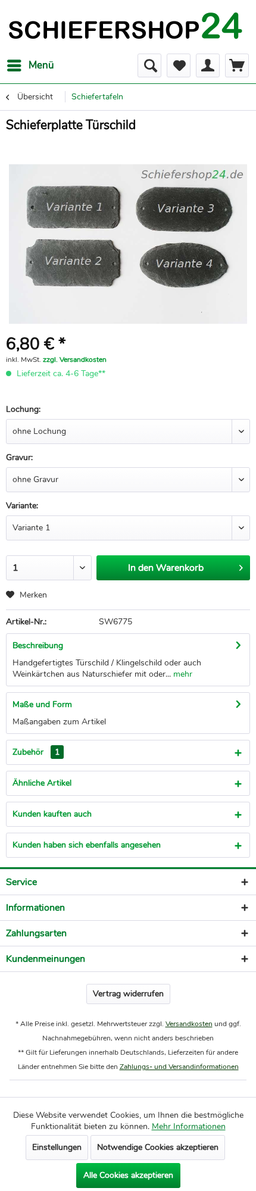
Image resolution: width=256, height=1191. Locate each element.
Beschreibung (38, 645)
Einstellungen (57, 1147)
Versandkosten (189, 1024)
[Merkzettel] (179, 65)
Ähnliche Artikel (42, 783)
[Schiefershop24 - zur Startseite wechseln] (125, 27)
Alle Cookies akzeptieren (128, 1175)
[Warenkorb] (237, 65)
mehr (181, 674)
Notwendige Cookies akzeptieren (157, 1147)
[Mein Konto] (208, 65)
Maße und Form (42, 704)
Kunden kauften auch (52, 814)
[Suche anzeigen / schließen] (149, 65)
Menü (41, 65)
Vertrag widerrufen (128, 993)
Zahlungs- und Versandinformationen (179, 1066)
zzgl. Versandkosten (75, 359)
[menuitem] (30, 65)
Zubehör (36, 752)
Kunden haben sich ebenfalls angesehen (87, 845)
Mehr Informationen (189, 1126)
